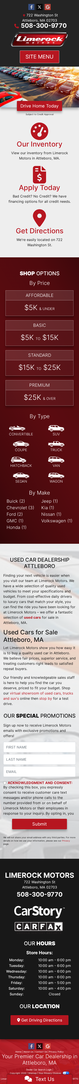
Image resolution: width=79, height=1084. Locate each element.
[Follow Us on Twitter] (39, 7)
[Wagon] (56, 478)
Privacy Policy (56, 1051)
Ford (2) (15, 514)
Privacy (66, 840)
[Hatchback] (21, 462)
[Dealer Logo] (39, 39)
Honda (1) (17, 527)
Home (18, 1051)
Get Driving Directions (41, 1020)
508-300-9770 (44, 25)
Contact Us (41, 1051)
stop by (45, 698)
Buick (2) (16, 501)
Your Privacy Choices (50, 1073)
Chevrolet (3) (20, 507)
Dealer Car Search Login (39, 1069)
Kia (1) (47, 507)
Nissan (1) (51, 514)
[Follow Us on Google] (48, 7)
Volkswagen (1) (56, 520)
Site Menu (39, 57)
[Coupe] (21, 446)
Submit (39, 824)
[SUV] (56, 431)
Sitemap (32, 1073)
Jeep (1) (49, 501)
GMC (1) (15, 520)
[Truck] (56, 446)
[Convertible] (21, 431)
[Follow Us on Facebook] (31, 7)
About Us (28, 1051)
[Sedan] (21, 478)
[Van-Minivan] (56, 462)
